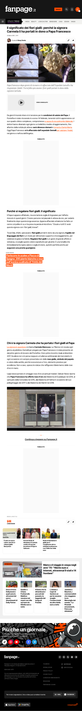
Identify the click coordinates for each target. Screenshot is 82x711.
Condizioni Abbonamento (51, 677)
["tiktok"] (4, 642)
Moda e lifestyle (12, 516)
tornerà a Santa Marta (63, 127)
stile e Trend (13, 21)
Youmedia (46, 664)
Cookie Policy (47, 674)
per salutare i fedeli (64, 130)
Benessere (53, 21)
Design (66, 21)
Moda (27, 21)
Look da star (43, 21)
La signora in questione (16, 347)
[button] (73, 40)
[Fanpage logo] (18, 9)
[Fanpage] (11, 657)
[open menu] (2, 21)
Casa (60, 21)
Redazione (46, 681)
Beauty (33, 21)
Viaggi (73, 21)
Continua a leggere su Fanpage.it (41, 439)
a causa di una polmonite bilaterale (59, 121)
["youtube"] (16, 642)
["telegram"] (34, 642)
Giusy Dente (22, 40)
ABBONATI (58, 9)
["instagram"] (10, 642)
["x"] (22, 642)
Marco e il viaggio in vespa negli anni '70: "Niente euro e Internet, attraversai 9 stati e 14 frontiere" (59, 569)
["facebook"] (28, 642)
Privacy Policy (48, 671)
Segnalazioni (47, 667)
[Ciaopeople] (72, 705)
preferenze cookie (49, 684)
